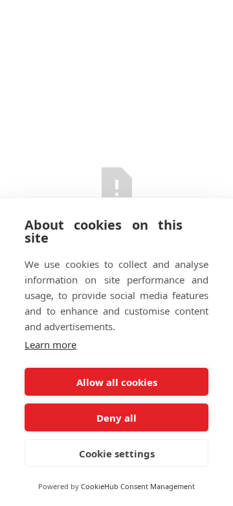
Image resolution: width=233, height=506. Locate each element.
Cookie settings (117, 453)
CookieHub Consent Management (138, 486)
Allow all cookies (116, 382)
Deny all (116, 417)
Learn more (50, 344)
